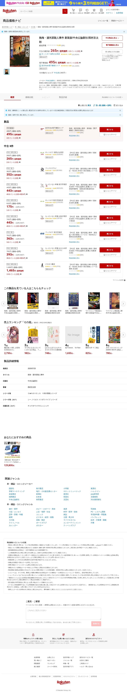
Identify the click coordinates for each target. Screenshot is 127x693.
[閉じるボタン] (124, 32)
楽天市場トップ (7, 27)
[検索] (65, 11)
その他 (33, 27)
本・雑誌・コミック (21, 27)
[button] (80, 11)
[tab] (12, 97)
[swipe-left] (4, 304)
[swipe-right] (123, 304)
